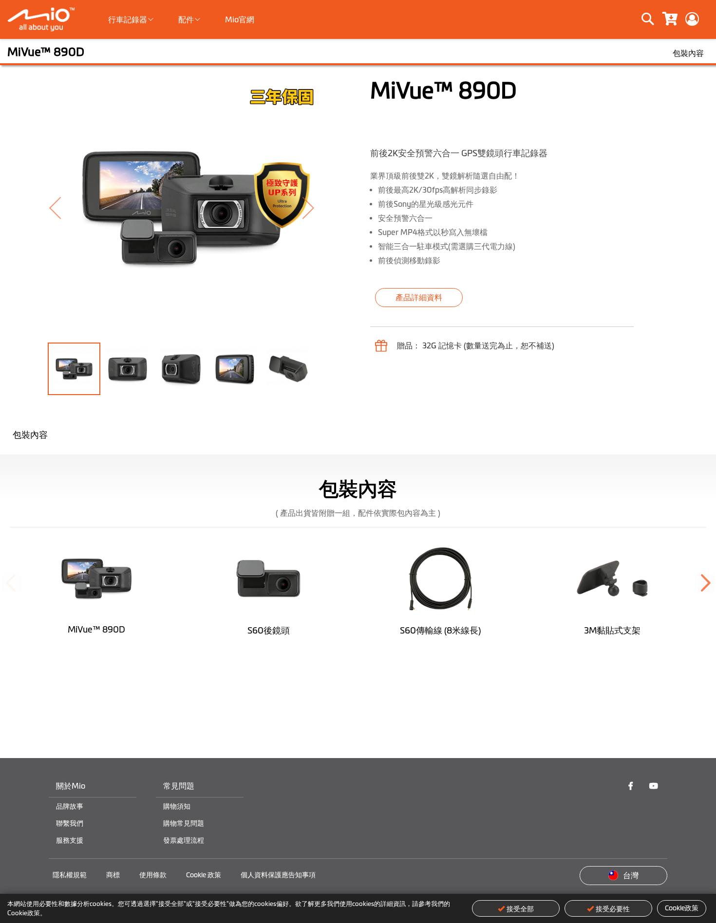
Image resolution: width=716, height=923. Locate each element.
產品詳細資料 (419, 297)
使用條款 (153, 875)
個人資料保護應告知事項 (278, 875)
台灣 (631, 875)
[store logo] (45, 19)
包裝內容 (30, 435)
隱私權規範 (70, 875)
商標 (113, 875)
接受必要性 (613, 909)
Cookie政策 (681, 908)
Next (704, 583)
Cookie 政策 (203, 875)
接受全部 (520, 909)
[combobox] (614, 19)
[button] (67, 208)
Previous (11, 583)
